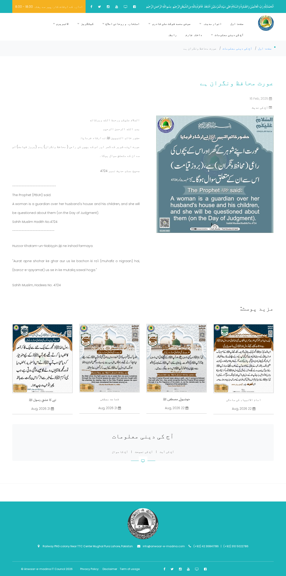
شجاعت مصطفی (109, 399)
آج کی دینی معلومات (229, 35)
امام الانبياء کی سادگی (243, 400)
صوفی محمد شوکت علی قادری (171, 24)
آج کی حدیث (260, 107)
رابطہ (172, 35)
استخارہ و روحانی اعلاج (122, 24)
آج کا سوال (120, 452)
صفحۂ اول (237, 24)
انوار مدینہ (212, 24)
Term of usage (130, 569)
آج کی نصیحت (144, 452)
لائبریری (62, 24)
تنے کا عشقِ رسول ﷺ (42, 400)
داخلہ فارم (193, 35)
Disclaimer (110, 569)
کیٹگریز (87, 24)
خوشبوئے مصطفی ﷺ (176, 399)
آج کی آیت (167, 452)
